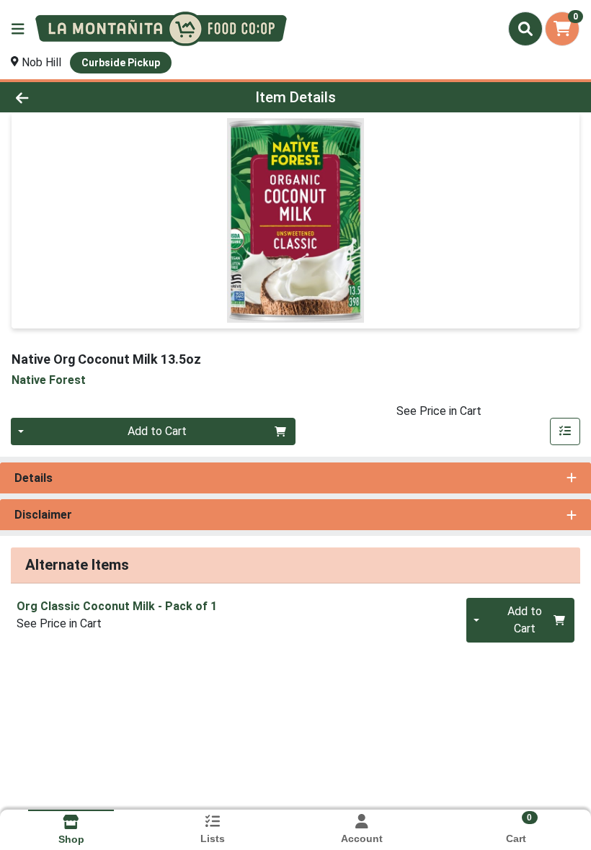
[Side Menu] (18, 29)
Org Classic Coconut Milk (117, 606)
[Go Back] (83, 97)
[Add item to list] (565, 431)
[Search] (525, 29)
